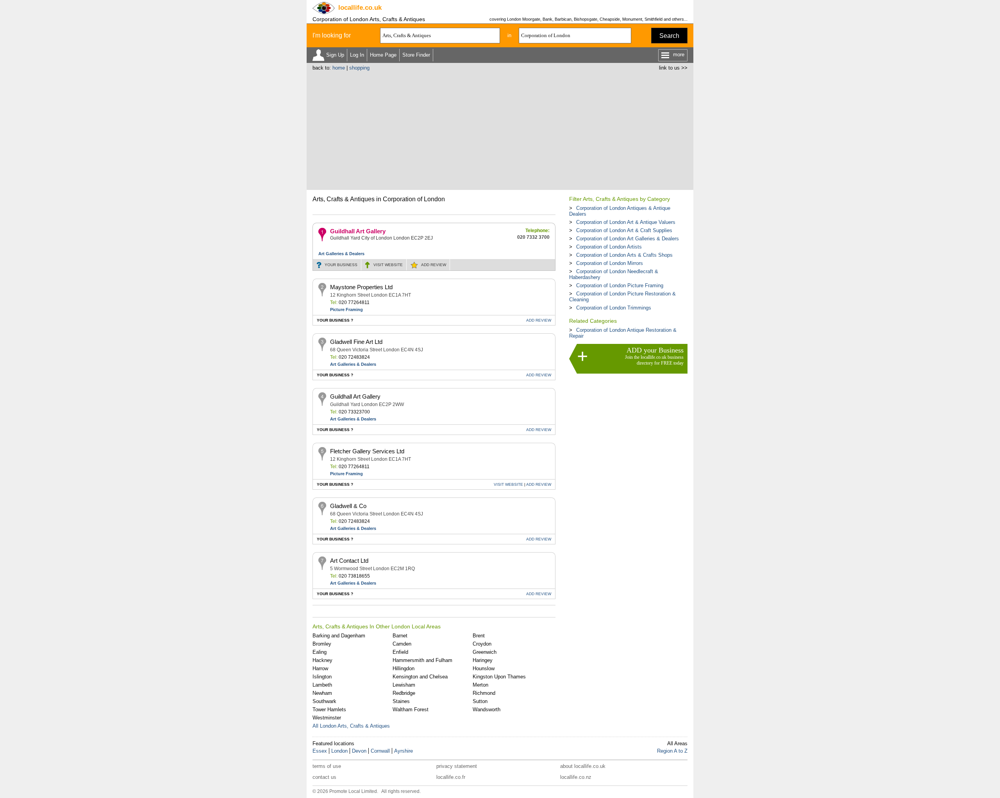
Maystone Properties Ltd (361, 287)
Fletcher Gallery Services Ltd (367, 451)
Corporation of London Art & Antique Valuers (625, 222)
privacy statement (456, 766)
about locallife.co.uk (582, 766)
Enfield (400, 652)
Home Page (383, 55)
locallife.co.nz (575, 777)
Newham (322, 693)
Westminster (326, 718)
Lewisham (404, 685)
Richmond (484, 693)
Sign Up (335, 55)
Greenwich (484, 652)
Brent (479, 636)
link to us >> (673, 68)
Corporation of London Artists (609, 247)
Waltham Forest (411, 709)
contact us (324, 777)
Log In (357, 55)
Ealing (319, 652)
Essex (319, 751)
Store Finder (416, 55)
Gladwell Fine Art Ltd (356, 341)
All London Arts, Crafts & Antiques (351, 726)
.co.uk (360, 7)
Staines (401, 701)
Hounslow (484, 668)
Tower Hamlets (329, 709)
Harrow (320, 668)
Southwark (324, 701)
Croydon (482, 644)
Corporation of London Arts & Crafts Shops (624, 255)
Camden (402, 644)
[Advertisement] (500, 129)
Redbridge (404, 693)
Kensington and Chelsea (420, 677)
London (339, 751)
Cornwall (380, 751)
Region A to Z (672, 751)
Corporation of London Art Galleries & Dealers (627, 239)
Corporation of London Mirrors (609, 263)
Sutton (480, 701)
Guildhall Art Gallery (358, 231)
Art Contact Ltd (349, 560)
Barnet (400, 636)
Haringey (483, 660)
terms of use (326, 766)
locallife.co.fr (450, 777)
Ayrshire (403, 751)
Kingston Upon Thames (499, 677)
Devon (359, 751)
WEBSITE (388, 265)
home (338, 68)
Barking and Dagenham (338, 636)
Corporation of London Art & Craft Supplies (624, 230)
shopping (359, 68)
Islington (322, 677)
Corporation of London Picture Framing (619, 285)
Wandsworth (486, 709)
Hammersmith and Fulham (422, 660)
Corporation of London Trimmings (613, 308)
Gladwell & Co (348, 506)
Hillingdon (403, 668)
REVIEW (433, 265)
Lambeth (322, 685)
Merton (480, 685)
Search (669, 35)
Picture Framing (346, 309)
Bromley (321, 644)
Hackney (322, 660)
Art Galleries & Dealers (341, 253)
